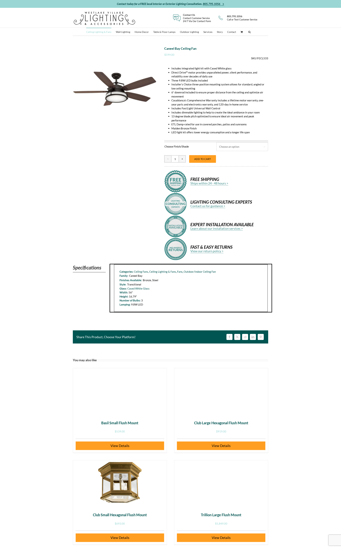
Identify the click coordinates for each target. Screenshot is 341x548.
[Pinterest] (261, 337)
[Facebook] (229, 337)
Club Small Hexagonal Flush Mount (120, 515)
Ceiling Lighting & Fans (162, 271)
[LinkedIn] (253, 337)
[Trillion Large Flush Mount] (221, 482)
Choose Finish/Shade (176, 146)
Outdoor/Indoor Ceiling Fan (200, 271)
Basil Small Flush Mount (119, 423)
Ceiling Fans (141, 271)
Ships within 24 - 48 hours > (209, 183)
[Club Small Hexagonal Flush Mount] (120, 482)
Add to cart (202, 158)
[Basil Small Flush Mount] (120, 390)
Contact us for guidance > (207, 206)
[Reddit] (245, 337)
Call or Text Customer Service (242, 18)
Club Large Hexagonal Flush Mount (221, 423)
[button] (249, 32)
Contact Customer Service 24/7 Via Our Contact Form (197, 17)
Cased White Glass (138, 288)
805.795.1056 (212, 4)
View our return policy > (206, 251)
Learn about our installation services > (216, 228)
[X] (237, 337)
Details (124, 446)
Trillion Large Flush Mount (221, 515)
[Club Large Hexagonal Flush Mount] (221, 390)
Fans (180, 271)
